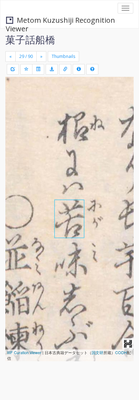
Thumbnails (63, 56)
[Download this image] (52, 69)
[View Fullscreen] (15, 112)
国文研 (97, 352)
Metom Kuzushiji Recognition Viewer (60, 20)
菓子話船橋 (30, 39)
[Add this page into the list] (26, 69)
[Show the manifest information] (79, 69)
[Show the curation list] (38, 69)
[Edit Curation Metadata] (13, 69)
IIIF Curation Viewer (24, 352)
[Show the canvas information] (65, 69)
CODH (121, 352)
